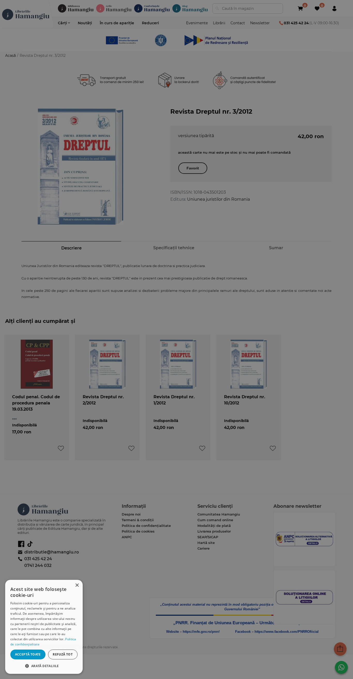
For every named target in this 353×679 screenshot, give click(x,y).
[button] (44, 666)
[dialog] (44, 627)
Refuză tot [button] (63, 654)
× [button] (77, 585)
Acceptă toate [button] (28, 654)
